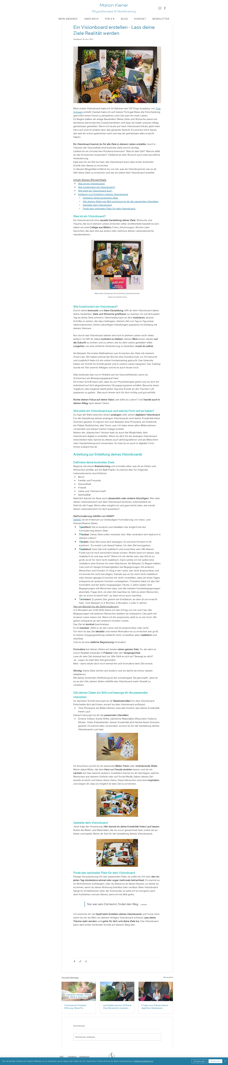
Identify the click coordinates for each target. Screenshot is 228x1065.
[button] (68, 18)
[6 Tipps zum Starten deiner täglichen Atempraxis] (156, 991)
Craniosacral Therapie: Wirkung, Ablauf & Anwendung (75, 1006)
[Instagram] (160, 8)
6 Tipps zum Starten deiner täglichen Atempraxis (154, 1006)
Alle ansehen (168, 977)
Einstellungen (199, 1061)
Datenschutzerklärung (143, 1061)
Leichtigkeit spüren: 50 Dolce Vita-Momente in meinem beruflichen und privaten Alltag (117, 1006)
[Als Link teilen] (80, 961)
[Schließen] (225, 1061)
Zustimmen (215, 1061)
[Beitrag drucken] (86, 961)
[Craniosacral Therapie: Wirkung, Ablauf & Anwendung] (79, 991)
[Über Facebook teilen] (74, 961)
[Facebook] (165, 8)
